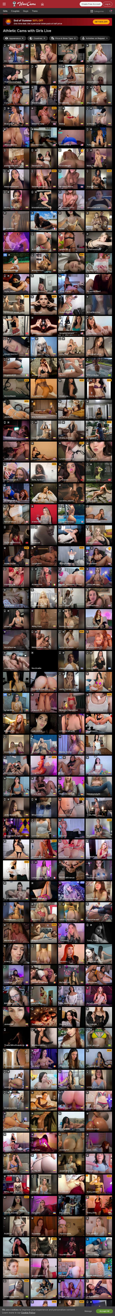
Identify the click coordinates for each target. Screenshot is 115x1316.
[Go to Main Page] (23, 4)
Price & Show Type (64, 38)
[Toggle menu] (4, 4)
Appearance (15, 38)
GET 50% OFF (101, 22)
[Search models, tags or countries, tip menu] (111, 11)
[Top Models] (42, 4)
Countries (38, 38)
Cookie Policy (28, 1313)
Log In (107, 4)
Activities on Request (95, 38)
